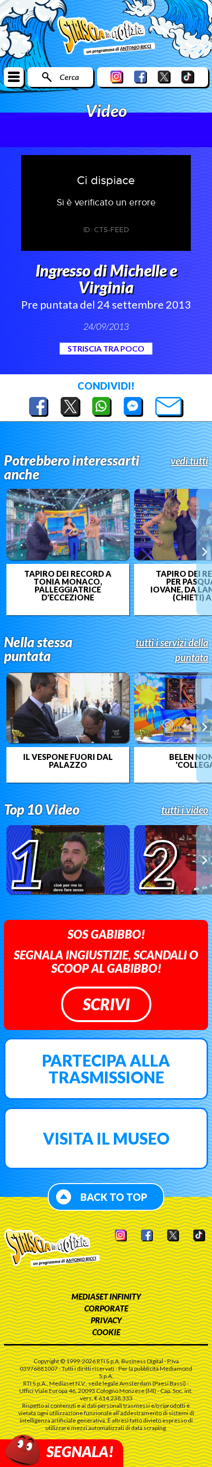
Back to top (113, 1197)
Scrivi (106, 1004)
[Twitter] (164, 76)
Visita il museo (106, 1138)
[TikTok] (187, 76)
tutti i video (184, 810)
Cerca (69, 76)
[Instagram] (116, 76)
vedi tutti (189, 461)
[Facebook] (140, 76)
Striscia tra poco (106, 348)
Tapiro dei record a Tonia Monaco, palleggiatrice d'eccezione (67, 585)
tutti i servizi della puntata (172, 649)
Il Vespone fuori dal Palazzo (68, 761)
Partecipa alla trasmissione (106, 1069)
